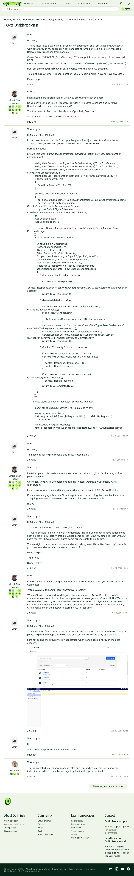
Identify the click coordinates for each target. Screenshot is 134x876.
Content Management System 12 (82, 19)
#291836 (31, 509)
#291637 (31, 436)
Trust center (90, 869)
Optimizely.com (11, 821)
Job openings (10, 827)
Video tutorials (77, 831)
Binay (14, 43)
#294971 (31, 731)
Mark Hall (14, 770)
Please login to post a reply (108, 786)
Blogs (40, 827)
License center (10, 831)
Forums (17, 19)
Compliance (10, 871)
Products (28, 3)
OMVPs (67, 3)
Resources (102, 3)
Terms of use (75, 869)
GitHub (74, 834)
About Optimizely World (38, 869)
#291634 (31, 121)
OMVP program (44, 821)
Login (128, 3)
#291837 (31, 568)
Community (84, 3)
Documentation (48, 3)
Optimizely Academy (80, 838)
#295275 (31, 776)
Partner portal (77, 821)
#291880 (31, 613)
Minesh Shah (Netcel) (42, 135)
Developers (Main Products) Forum (42, 19)
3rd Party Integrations (29, 871)
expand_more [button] (36, 3)
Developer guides (78, 824)
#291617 (31, 84)
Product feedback (45, 834)
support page (121, 826)
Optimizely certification (14, 824)
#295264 (31, 754)
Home (7, 19)
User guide (76, 827)
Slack (40, 831)
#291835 (31, 460)
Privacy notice (59, 869)
